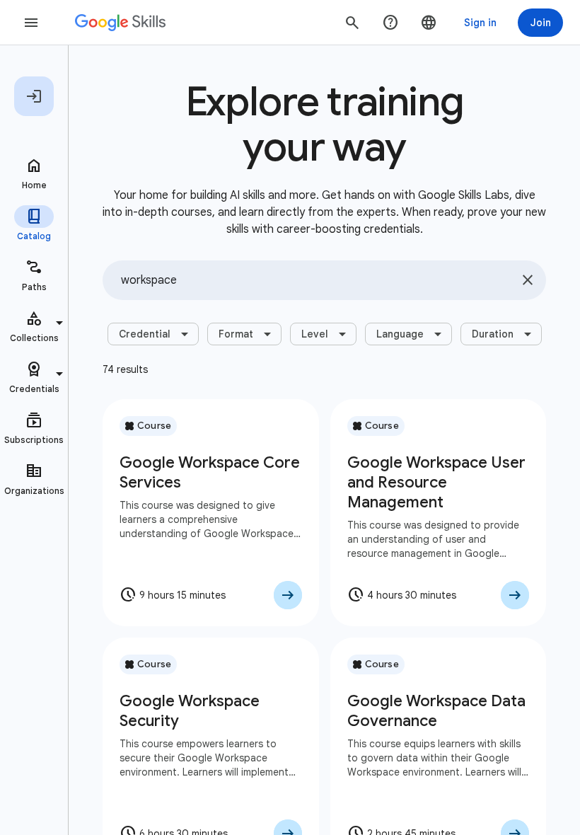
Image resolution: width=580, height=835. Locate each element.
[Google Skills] (120, 23)
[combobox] (324, 280)
